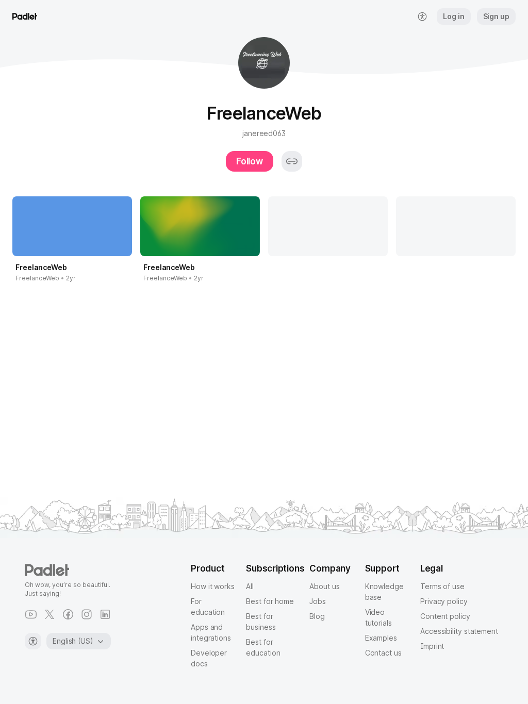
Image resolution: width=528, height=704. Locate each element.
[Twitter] (49, 614)
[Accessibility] (33, 641)
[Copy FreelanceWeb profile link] (292, 161)
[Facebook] (68, 614)
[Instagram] (86, 614)
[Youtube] (31, 614)
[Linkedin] (105, 614)
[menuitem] (422, 16)
